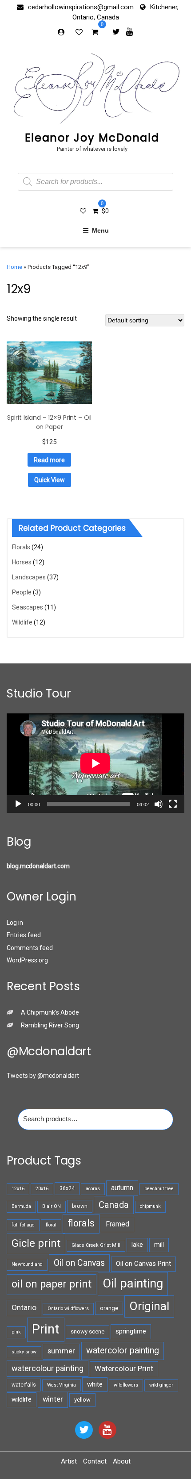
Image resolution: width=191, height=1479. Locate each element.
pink (16, 1332)
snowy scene (87, 1331)
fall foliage (23, 1225)
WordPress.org (27, 960)
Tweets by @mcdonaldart (43, 1075)
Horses (22, 562)
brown (80, 1206)
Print (46, 1329)
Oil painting (133, 1283)
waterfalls (24, 1385)
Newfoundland (27, 1264)
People (22, 592)
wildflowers (126, 1385)
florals (81, 1223)
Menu (100, 230)
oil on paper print (52, 1284)
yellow (82, 1399)
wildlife (22, 1399)
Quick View (49, 479)
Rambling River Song (50, 1025)
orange (109, 1308)
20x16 (42, 1189)
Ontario (24, 1307)
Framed (117, 1224)
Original (149, 1306)
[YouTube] (107, 1430)
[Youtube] (129, 31)
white (95, 1384)
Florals (21, 547)
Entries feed (24, 935)
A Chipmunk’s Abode (50, 1012)
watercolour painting (48, 1368)
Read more (49, 460)
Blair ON (51, 1206)
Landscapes (29, 577)
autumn (122, 1188)
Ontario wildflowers (68, 1308)
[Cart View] (95, 33)
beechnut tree (159, 1189)
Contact (95, 1461)
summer (61, 1351)
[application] (95, 763)
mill (159, 1244)
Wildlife (22, 622)
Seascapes (27, 607)
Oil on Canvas (79, 1263)
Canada (114, 1204)
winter (53, 1399)
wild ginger (161, 1385)
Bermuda (21, 1206)
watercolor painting (122, 1350)
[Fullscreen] (172, 804)
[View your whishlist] (80, 32)
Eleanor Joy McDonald (92, 137)
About (122, 1461)
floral (51, 1225)
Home (14, 267)
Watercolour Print (124, 1368)
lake (137, 1244)
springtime (130, 1331)
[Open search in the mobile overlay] (95, 182)
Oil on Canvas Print (143, 1264)
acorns (93, 1189)
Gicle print (36, 1243)
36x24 (67, 1188)
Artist (69, 1461)
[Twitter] (116, 31)
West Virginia (61, 1385)
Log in (15, 922)
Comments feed (30, 947)
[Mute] (158, 804)
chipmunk (150, 1206)
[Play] (18, 804)
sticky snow (24, 1352)
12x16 (18, 1189)
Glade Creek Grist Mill (96, 1245)
